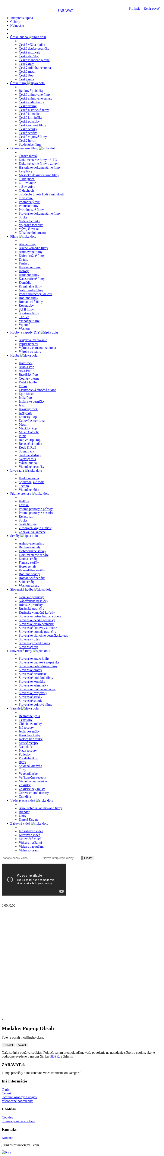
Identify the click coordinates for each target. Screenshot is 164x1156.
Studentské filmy (30, 144)
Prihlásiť (134, 8)
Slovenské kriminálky (33, 685)
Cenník (7, 1093)
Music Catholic (29, 432)
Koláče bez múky (30, 739)
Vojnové (24, 325)
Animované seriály (31, 543)
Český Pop (26, 75)
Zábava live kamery (32, 532)
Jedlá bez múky (29, 731)
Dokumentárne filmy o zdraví (39, 163)
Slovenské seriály (30, 697)
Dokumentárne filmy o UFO (38, 160)
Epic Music (26, 394)
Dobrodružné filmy (32, 255)
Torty (22, 770)
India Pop (25, 397)
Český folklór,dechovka (35, 67)
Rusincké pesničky (31, 608)
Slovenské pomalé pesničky (37, 631)
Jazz (22, 405)
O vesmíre (26, 198)
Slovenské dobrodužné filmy (38, 666)
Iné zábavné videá (31, 831)
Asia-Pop (25, 371)
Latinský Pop (28, 417)
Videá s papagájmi (31, 846)
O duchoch (26, 190)
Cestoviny (25, 720)
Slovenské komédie (32, 681)
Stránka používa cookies (18, 1121)
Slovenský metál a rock (34, 643)
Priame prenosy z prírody (36, 509)
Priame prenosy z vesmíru (36, 512)
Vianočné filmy (29, 321)
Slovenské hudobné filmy (36, 677)
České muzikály (29, 52)
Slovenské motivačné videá (37, 689)
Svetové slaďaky (30, 455)
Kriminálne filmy (30, 286)
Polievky (25, 754)
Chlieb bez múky (30, 723)
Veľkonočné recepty (32, 777)
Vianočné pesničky (31, 466)
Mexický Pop (28, 428)
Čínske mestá (28, 156)
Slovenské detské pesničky (37, 620)
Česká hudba (19, 37)
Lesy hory (25, 171)
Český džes (26, 64)
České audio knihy (31, 102)
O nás (6, 1089)
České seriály (28, 133)
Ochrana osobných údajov (19, 1097)
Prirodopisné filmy (31, 209)
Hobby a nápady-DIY (25, 332)
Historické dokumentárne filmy (40, 167)
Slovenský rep (28, 647)
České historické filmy (34, 110)
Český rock (26, 79)
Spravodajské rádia (31, 482)
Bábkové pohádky (31, 90)
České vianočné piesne (34, 60)
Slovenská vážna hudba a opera (40, 616)
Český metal (27, 71)
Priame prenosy (21, 493)
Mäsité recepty (28, 743)
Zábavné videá (20, 823)
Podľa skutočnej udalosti (35, 294)
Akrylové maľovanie (33, 340)
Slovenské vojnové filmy (35, 704)
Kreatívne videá (29, 835)
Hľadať (88, 858)
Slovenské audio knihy (34, 658)
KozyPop (25, 413)
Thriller (24, 317)
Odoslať (8, 1045)
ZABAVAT (65, 10)
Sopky (23, 217)
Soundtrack (26, 451)
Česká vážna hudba (32, 44)
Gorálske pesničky (31, 597)
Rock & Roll (27, 447)
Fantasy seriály (29, 562)
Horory (24, 271)
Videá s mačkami (30, 842)
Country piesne (29, 378)
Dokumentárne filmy (24, 148)
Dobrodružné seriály (32, 551)
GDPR (54, 1056)
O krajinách (27, 179)
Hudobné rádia (29, 478)
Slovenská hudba (22, 589)
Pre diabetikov (28, 758)
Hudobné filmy (29, 275)
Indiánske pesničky (32, 401)
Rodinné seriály (29, 574)
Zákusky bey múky (32, 789)
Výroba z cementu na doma (37, 348)
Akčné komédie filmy (33, 248)
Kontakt (7, 1138)
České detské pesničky (34, 48)
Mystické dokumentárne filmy (39, 175)
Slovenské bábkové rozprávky (39, 662)
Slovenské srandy (30, 700)
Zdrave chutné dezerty (34, 793)
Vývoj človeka (29, 229)
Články (15, 21)
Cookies (7, 1117)
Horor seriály (28, 566)
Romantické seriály (32, 578)
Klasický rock (28, 409)
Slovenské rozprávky (33, 693)
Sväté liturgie (28, 524)
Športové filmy (29, 313)
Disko (23, 386)
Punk (22, 436)
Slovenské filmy (21, 651)
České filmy (18, 83)
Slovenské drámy (30, 670)
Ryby (22, 762)
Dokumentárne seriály (33, 555)
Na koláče (25, 747)
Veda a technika (29, 221)
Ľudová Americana (32, 420)
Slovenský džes (29, 639)
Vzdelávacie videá (23, 800)
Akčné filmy (27, 244)
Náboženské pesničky (33, 601)
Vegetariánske (28, 773)
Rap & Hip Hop (30, 440)
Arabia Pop (26, 367)
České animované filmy (35, 94)
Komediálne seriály (32, 570)
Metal (22, 424)
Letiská (24, 505)
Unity (22, 816)
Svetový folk (27, 459)
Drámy (23, 259)
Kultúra (24, 501)
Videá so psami (29, 850)
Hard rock (25, 363)
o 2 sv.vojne (27, 186)
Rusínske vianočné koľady (37, 612)
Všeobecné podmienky (17, 1101)
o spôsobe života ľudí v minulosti (41, 194)
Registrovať (152, 8)
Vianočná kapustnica (33, 781)
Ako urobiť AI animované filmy (40, 808)
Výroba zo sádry (30, 351)
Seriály (15, 536)
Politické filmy (28, 206)
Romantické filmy (31, 301)
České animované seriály (35, 98)
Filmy (14, 236)
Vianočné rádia (29, 489)
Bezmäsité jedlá (29, 716)
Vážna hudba (28, 463)
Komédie (25, 282)
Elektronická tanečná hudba (37, 390)
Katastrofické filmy (32, 278)
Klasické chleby (29, 735)
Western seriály (29, 585)
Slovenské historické (33, 674)
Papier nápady (28, 344)
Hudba (15, 355)
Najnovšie (17, 25)
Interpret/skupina (21, 18)
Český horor (27, 140)
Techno (24, 486)
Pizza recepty (28, 750)
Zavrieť (22, 1045)
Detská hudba (28, 382)
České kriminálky (30, 117)
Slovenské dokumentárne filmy (40, 213)
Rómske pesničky (31, 605)
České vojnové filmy (33, 137)
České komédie (29, 114)
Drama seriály (28, 559)
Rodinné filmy (28, 298)
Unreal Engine (28, 819)
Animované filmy (30, 252)
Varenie (15, 708)
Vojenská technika (31, 225)
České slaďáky (29, 56)
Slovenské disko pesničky (36, 624)
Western (24, 328)
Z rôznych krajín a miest (35, 528)
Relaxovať (26, 516)
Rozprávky (26, 305)
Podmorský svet (29, 202)
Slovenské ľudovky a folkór (38, 628)
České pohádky (29, 121)
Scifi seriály (27, 582)
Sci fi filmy (26, 309)
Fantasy (24, 263)
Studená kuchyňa (30, 766)
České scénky (28, 129)
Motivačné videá (30, 839)
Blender (24, 812)
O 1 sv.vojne (27, 183)
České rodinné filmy (32, 125)
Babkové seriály (30, 547)
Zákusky (25, 785)
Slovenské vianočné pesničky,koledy (43, 635)
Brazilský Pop (28, 374)
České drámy (28, 106)
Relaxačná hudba (30, 443)
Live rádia (17, 470)
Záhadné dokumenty (33, 232)
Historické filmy (30, 267)
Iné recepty (26, 727)
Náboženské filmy (31, 290)
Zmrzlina (25, 796)
